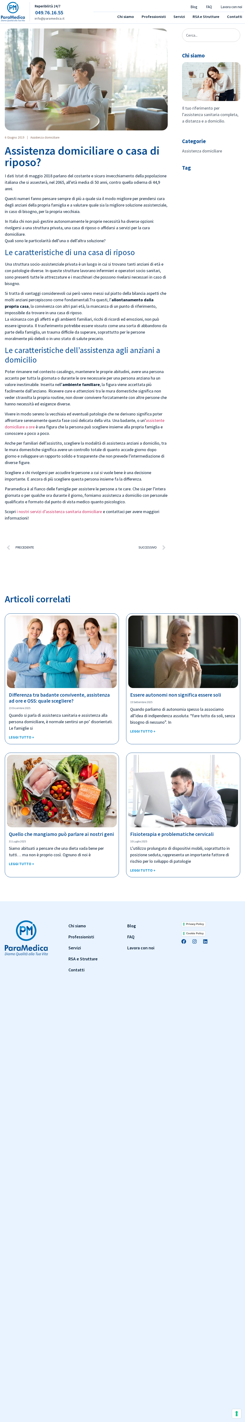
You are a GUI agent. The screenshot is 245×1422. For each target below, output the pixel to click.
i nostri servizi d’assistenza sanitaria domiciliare (59, 511)
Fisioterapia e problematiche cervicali (172, 834)
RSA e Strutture (206, 16)
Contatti (234, 16)
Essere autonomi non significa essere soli (175, 695)
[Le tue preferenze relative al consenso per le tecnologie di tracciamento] (236, 1413)
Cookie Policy (195, 933)
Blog (193, 7)
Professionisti (154, 16)
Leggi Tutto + (21, 737)
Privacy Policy (195, 924)
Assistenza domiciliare (44, 137)
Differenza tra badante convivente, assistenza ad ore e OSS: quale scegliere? (59, 698)
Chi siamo (125, 16)
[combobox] (211, 35)
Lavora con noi (231, 7)
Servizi (179, 16)
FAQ (209, 7)
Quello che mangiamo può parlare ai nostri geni (61, 834)
